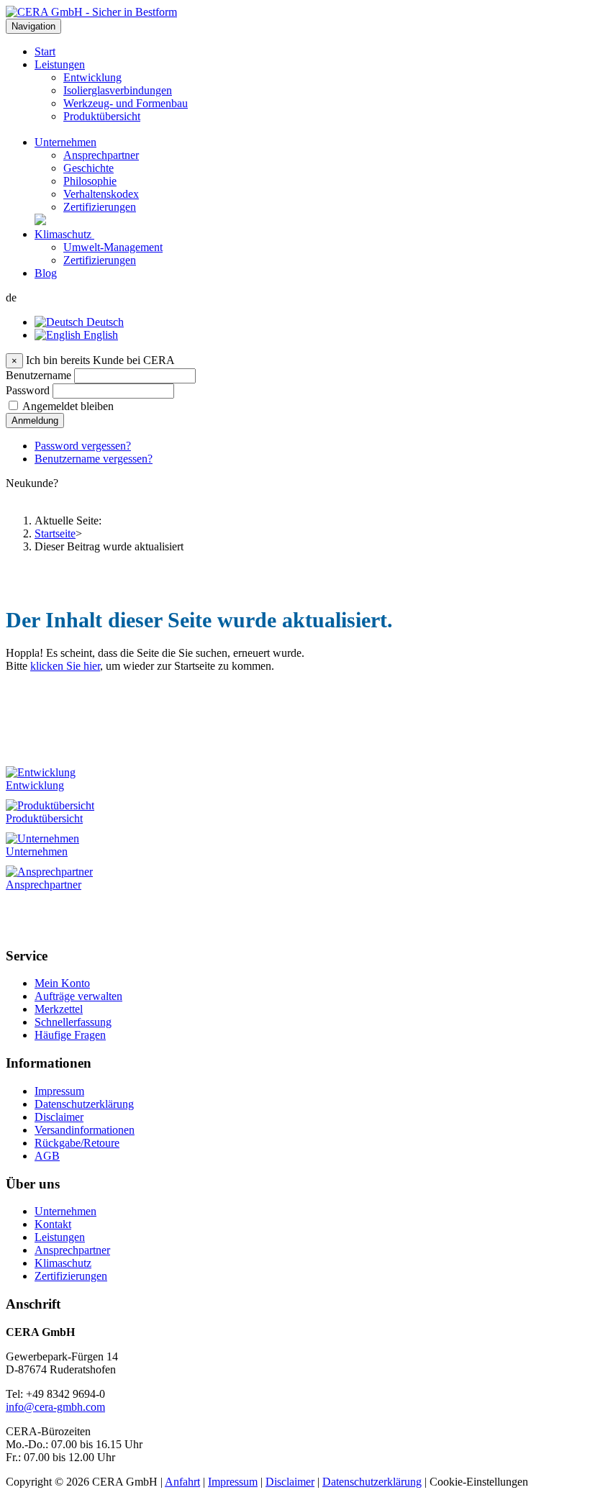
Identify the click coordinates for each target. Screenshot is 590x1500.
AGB (47, 1156)
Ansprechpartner (101, 155)
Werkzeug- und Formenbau (125, 103)
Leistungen (60, 64)
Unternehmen (65, 142)
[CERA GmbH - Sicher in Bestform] (91, 12)
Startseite (55, 533)
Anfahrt (182, 1482)
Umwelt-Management (113, 247)
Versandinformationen (85, 1130)
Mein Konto (62, 983)
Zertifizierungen (99, 207)
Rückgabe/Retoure (77, 1143)
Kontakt (53, 1224)
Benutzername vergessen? (94, 459)
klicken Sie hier (65, 666)
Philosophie (90, 181)
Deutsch (103, 322)
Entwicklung (92, 77)
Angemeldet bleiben (68, 406)
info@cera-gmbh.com (55, 1407)
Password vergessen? (83, 446)
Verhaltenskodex (101, 194)
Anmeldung (35, 420)
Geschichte (88, 168)
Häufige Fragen (70, 1035)
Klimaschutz (64, 234)
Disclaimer (59, 1117)
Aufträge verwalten (78, 996)
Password (28, 390)
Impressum (59, 1091)
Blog (46, 273)
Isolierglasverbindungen (117, 90)
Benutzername (38, 375)
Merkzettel (59, 1009)
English (99, 335)
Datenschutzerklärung (84, 1104)
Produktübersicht (101, 116)
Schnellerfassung (73, 1022)
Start (45, 51)
